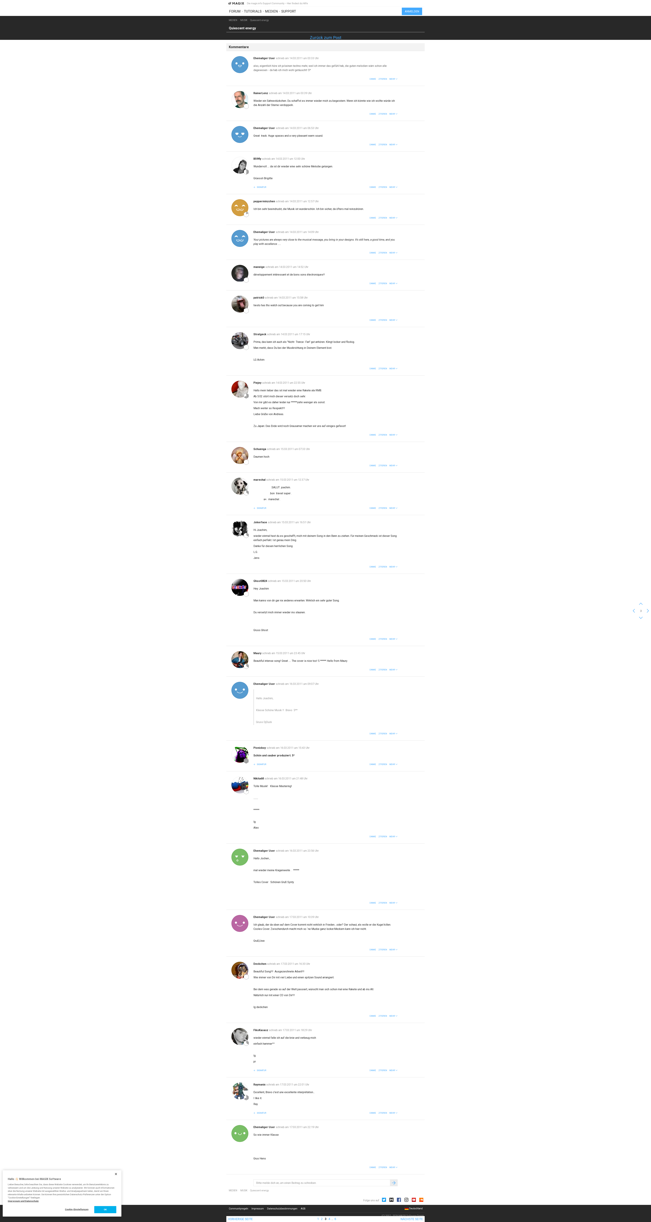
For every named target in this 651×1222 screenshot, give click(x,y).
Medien (271, 11)
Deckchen (260, 963)
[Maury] (239, 659)
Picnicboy (260, 747)
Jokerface (260, 522)
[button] (393, 79)
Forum (235, 11)
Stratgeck (260, 334)
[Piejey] (239, 389)
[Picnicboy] (239, 754)
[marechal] (239, 486)
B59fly (257, 158)
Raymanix (259, 1084)
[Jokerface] (239, 528)
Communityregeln (238, 1208)
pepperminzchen (264, 201)
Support (288, 11)
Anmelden (412, 11)
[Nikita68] (239, 784)
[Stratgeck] (239, 340)
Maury (257, 653)
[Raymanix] (239, 1090)
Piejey (257, 382)
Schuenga (260, 449)
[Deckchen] (239, 970)
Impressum (258, 1208)
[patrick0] (239, 304)
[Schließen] (116, 1174)
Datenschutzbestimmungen (282, 1208)
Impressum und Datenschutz (23, 1201)
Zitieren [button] (382, 79)
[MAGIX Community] (236, 3)
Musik (243, 20)
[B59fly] (239, 165)
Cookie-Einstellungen (76, 1209)
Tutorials (253, 11)
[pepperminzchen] (239, 207)
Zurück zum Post (325, 37)
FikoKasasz (261, 1030)
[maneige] (239, 273)
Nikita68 (258, 778)
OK (105, 1209)
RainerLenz (261, 93)
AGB (303, 1208)
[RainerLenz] (239, 99)
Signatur (261, 187)
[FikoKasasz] (239, 1036)
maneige (259, 267)
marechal (259, 479)
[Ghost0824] (239, 587)
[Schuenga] (239, 455)
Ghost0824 (260, 581)
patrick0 (259, 297)
